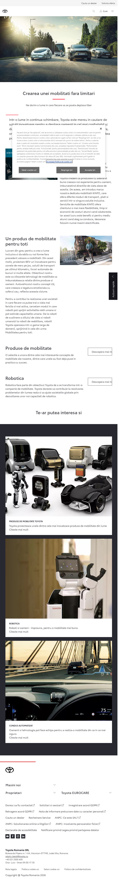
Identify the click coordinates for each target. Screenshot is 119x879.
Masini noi (13, 785)
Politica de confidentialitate (77, 869)
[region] (58, 151)
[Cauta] (94, 11)
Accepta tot (90, 170)
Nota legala (11, 869)
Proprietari (14, 793)
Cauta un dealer (89, 3)
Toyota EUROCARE (75, 793)
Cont (105, 11)
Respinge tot (67, 170)
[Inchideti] (100, 128)
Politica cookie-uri (30, 869)
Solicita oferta (108, 3)
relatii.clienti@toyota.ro (16, 856)
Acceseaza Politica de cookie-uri (59, 161)
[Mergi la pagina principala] (4, 11)
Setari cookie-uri (52, 869)
